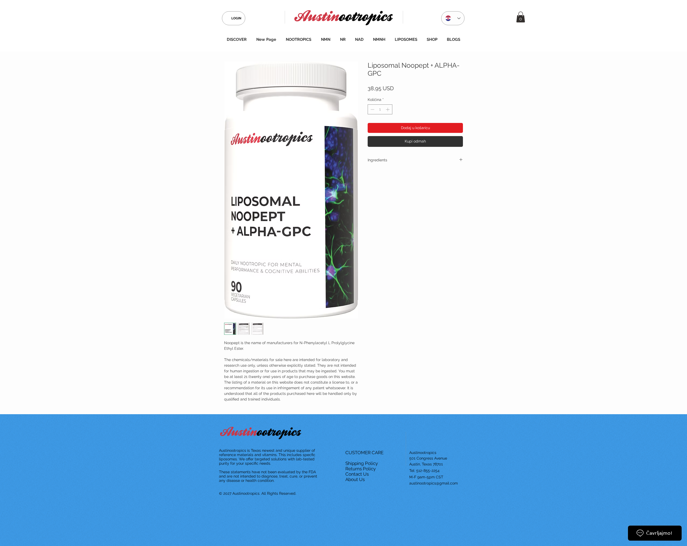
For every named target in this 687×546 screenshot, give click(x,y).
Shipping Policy (362, 463)
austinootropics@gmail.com (433, 483)
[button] (520, 17)
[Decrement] (371, 109)
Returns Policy (361, 468)
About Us (355, 479)
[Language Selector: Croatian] (453, 18)
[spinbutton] (380, 109)
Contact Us (357, 474)
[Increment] (388, 109)
